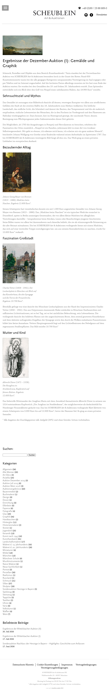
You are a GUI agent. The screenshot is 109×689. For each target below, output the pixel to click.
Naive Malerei (9, 564)
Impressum (67, 664)
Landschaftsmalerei (12, 542)
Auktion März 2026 (11, 486)
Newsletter (101, 14)
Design (6, 497)
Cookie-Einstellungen (47, 664)
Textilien (6, 600)
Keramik (6, 534)
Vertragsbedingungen (86, 664)
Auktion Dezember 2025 (14, 481)
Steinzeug (7, 595)
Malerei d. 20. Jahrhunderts (15, 547)
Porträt (6, 570)
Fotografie (7, 511)
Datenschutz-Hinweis (23, 664)
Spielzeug (7, 592)
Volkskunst (8, 609)
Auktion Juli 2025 (10, 483)
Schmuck (7, 581)
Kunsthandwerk (10, 539)
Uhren (6, 603)
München (7, 556)
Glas (5, 514)
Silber (5, 584)
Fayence (6, 508)
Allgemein (7, 469)
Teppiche (7, 598)
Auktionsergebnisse (12, 489)
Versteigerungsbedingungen (54, 667)
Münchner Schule (11, 559)
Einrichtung (8, 503)
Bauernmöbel (9, 492)
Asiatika (6, 478)
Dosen (6, 500)
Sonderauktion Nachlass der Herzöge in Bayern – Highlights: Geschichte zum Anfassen (43, 644)
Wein (5, 614)
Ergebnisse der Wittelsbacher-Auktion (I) (22, 636)
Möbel (6, 553)
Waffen (6, 611)
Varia (5, 606)
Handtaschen (9, 520)
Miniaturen (8, 550)
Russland (7, 578)
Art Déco (7, 475)
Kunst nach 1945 (10, 536)
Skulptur (7, 586)
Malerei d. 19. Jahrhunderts (15, 545)
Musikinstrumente (11, 561)
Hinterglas (7, 522)
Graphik (6, 517)
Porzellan (7, 573)
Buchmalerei (8, 495)
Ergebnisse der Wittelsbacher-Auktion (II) (22, 629)
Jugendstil (7, 531)
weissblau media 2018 (57, 688)
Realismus (7, 575)
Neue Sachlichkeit (11, 567)
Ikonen (6, 528)
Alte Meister (8, 472)
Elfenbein (7, 506)
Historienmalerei (10, 525)
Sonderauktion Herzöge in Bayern (18, 589)
